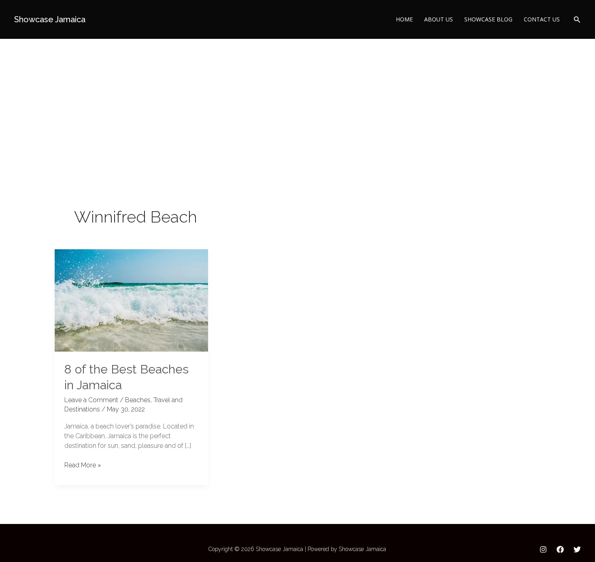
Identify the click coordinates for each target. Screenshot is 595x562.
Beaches (138, 400)
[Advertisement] (297, 99)
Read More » (82, 464)
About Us (438, 19)
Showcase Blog (488, 19)
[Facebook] (560, 549)
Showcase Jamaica (49, 19)
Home (404, 19)
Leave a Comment (91, 400)
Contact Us (542, 19)
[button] (577, 20)
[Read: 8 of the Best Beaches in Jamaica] (131, 299)
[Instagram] (543, 549)
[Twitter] (577, 549)
